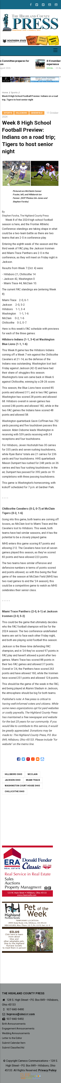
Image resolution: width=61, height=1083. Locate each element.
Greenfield (37, 113)
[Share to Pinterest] (28, 759)
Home (5, 92)
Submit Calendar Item (13, 1042)
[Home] (30, 22)
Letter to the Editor (12, 1038)
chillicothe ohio (14, 791)
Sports (14, 92)
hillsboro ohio (13, 774)
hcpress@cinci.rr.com (20, 1014)
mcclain (32, 774)
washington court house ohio (22, 785)
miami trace (33, 780)
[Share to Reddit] (33, 759)
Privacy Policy (47, 1070)
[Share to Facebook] (18, 759)
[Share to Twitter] (23, 759)
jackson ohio (13, 780)
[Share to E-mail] (37, 759)
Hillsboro (21, 113)
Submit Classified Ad (13, 1047)
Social (36, 68)
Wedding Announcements (16, 1033)
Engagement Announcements (18, 1028)
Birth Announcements (14, 1023)
